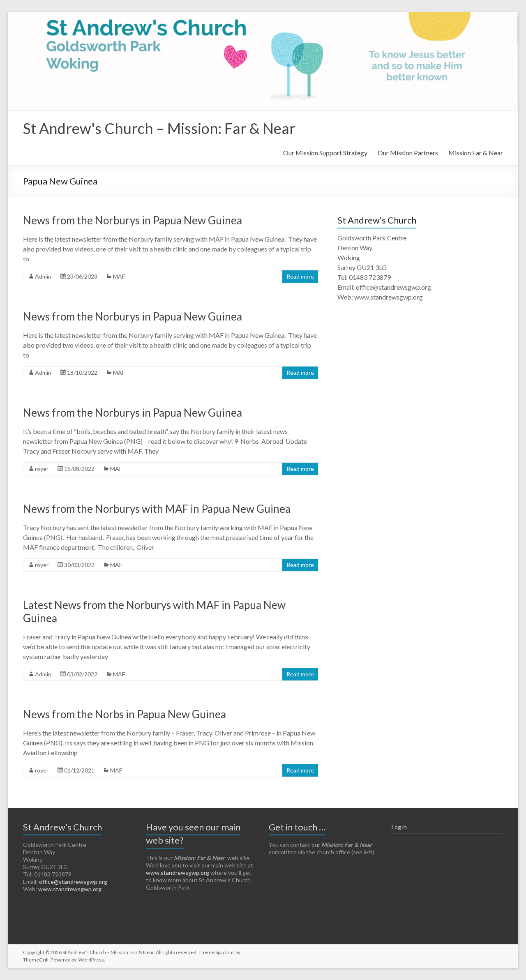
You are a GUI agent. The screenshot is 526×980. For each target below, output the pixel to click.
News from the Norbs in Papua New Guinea (124, 714)
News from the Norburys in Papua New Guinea (132, 220)
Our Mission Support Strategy (325, 153)
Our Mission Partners (408, 153)
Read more (300, 276)
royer (41, 468)
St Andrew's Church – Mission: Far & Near (159, 128)
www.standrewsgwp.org (70, 888)
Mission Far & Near (475, 153)
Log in (399, 826)
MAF (119, 276)
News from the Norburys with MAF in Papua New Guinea (157, 508)
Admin (43, 276)
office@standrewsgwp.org (73, 881)
